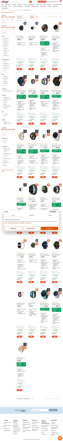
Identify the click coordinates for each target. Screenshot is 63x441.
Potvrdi (4, 22)
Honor (5, 53)
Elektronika (19, 4)
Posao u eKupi (6, 428)
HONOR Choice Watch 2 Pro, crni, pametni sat (44, 199)
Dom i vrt (10, 6)
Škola (3, 4)
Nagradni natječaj (7, 430)
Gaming (25, 4)
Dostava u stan (35, 425)
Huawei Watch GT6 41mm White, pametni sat (21, 358)
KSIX (4, 46)
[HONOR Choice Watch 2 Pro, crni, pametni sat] (45, 189)
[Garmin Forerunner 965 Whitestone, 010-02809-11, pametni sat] (56, 294)
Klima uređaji (39, 4)
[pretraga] (30, 2)
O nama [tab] (50, 215)
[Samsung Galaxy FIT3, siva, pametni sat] (33, 81)
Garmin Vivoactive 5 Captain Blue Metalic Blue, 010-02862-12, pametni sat (44, 255)
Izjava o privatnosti (54, 425)
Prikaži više (5, 70)
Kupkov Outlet (43, 6)
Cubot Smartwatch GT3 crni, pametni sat (56, 199)
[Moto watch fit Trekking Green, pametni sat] (33, 189)
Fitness (44, 4)
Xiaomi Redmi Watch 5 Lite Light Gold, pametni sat (21, 255)
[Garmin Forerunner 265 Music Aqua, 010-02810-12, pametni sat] (45, 294)
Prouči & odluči (5, 8)
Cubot (5, 52)
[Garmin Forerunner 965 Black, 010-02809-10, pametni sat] (21, 81)
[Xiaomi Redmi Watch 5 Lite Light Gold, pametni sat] (21, 245)
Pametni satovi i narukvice (18, 10)
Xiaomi (5, 48)
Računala (14, 4)
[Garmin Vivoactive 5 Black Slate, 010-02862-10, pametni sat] (56, 245)
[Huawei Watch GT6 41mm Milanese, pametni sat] (21, 136)
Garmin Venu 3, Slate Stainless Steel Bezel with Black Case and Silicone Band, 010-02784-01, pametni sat (56, 91)
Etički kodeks (53, 430)
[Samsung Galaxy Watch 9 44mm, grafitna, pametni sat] (21, 28)
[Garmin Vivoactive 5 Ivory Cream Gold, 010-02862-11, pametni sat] (56, 28)
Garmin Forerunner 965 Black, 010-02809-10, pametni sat (21, 91)
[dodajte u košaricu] (19, 69)
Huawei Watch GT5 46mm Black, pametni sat (44, 37)
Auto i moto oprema (57, 4)
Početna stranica (4, 10)
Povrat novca (44, 434)
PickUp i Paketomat (35, 427)
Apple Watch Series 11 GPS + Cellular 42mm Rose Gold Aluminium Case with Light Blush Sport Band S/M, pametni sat (21, 304)
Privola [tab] (13, 215)
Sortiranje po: (19, 16)
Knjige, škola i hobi (35, 6)
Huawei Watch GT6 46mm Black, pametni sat (32, 145)
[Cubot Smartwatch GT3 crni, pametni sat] (56, 189)
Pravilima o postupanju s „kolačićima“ (23, 223)
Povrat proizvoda (45, 430)
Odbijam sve (13, 228)
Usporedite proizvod (19, 65)
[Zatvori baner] (57, 211)
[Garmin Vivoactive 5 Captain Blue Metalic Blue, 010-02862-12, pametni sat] (45, 245)
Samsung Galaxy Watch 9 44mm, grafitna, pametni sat (20, 37)
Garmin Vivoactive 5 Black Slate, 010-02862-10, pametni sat (56, 255)
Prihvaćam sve (49, 228)
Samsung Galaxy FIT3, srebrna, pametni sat (20, 199)
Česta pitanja (15, 424)
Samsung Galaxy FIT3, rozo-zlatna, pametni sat (44, 145)
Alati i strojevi (4, 6)
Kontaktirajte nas (54, 432)
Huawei (5, 43)
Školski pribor (8, 4)
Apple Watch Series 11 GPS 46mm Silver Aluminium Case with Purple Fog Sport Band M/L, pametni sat (44, 91)
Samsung (5, 41)
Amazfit (5, 45)
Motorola (5, 55)
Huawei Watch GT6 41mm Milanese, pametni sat (21, 145)
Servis (43, 432)
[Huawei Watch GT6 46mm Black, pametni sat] (33, 136)
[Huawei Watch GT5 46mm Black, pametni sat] (44, 28)
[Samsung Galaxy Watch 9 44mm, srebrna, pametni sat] (33, 245)
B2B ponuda (55, 6)
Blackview (5, 50)
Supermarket (27, 6)
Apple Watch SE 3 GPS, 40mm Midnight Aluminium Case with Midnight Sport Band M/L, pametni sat (33, 304)
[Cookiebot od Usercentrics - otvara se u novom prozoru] (50, 212)
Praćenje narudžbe (42, 1)
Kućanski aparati (31, 4)
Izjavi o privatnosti (9, 223)
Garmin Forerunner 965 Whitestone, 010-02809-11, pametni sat (56, 304)
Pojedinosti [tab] (31, 215)
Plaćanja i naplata (26, 422)
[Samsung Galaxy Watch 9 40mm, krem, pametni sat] (33, 28)
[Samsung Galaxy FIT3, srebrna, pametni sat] (21, 189)
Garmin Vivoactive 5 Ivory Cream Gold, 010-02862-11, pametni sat (56, 37)
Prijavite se (53, 410)
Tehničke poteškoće (17, 428)
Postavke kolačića (31, 228)
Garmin (5, 38)
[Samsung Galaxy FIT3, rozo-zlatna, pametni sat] (45, 136)
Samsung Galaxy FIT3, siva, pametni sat (32, 91)
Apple (5, 39)
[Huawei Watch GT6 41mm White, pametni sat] (21, 349)
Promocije (49, 6)
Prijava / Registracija (53, 1)
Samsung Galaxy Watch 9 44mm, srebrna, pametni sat (33, 255)
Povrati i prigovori (45, 428)
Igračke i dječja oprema (18, 6)
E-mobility (49, 4)
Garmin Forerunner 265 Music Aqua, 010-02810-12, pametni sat (44, 304)
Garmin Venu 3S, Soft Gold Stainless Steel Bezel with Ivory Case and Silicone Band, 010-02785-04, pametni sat (56, 145)
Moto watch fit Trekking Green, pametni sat (31, 199)
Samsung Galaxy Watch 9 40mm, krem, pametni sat (32, 37)
